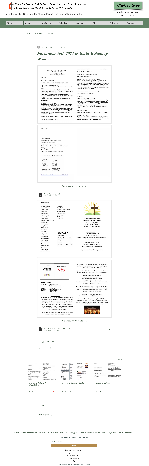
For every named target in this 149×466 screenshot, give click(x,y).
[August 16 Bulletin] (107, 371)
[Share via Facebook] (38, 342)
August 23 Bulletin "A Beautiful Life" (38, 384)
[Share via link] (53, 342)
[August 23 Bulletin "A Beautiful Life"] (41, 371)
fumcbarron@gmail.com (128, 11)
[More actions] (111, 47)
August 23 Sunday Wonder (73, 383)
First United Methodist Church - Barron (50, 4)
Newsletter (51, 33)
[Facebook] (74, 461)
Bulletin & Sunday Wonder (35, 33)
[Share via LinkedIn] (48, 342)
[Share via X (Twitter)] (43, 342)
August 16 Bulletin (102, 383)
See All (120, 359)
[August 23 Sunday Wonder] (74, 371)
